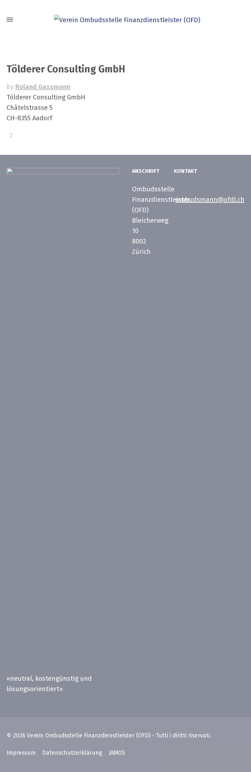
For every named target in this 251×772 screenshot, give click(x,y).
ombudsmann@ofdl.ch (210, 199)
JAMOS (117, 753)
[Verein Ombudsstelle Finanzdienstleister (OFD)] (125, 19)
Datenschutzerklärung (72, 753)
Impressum (21, 753)
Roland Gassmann (42, 87)
